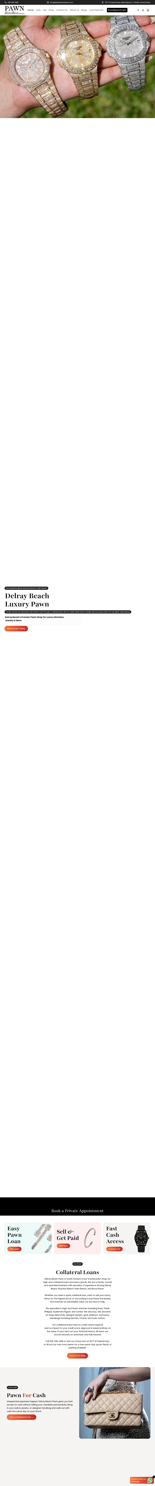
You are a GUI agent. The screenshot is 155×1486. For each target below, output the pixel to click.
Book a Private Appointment (77, 1211)
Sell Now (63, 1245)
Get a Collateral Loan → (22, 1417)
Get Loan (14, 1249)
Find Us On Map (77, 1355)
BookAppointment (117, 10)
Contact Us (114, 1249)
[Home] (15, 10)
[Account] (142, 10)
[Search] (138, 10)
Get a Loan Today (16, 628)
